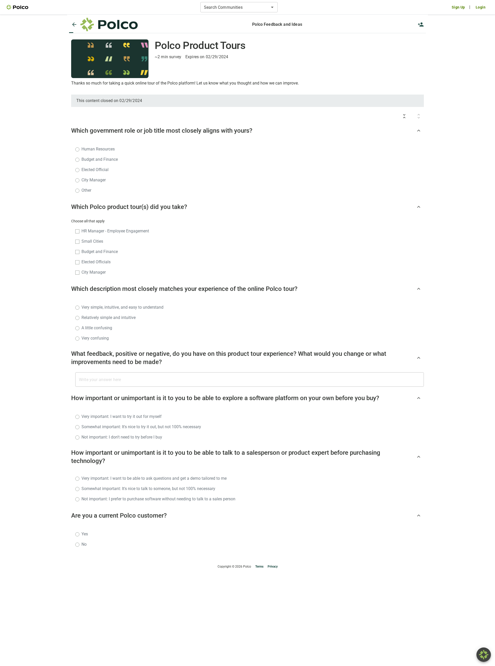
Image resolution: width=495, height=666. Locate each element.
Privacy (273, 566)
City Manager (93, 180)
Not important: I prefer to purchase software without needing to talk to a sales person (158, 498)
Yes (84, 534)
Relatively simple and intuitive (108, 317)
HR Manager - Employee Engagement (115, 231)
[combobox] (235, 7)
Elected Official (95, 169)
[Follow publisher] (421, 24)
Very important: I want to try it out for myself (121, 416)
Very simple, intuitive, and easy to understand (122, 307)
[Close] (74, 24)
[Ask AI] (483, 654)
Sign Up (458, 7)
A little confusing (96, 327)
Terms (259, 566)
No (84, 544)
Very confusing (95, 338)
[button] (109, 24)
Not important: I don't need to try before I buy (121, 437)
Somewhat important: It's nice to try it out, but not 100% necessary (141, 426)
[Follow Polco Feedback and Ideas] (421, 24)
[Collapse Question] (419, 130)
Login (480, 7)
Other (86, 190)
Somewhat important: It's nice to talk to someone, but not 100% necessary (148, 488)
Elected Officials (96, 261)
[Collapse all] (404, 116)
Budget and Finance (99, 159)
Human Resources (98, 149)
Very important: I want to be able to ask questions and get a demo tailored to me (154, 478)
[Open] (272, 7)
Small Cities (92, 241)
